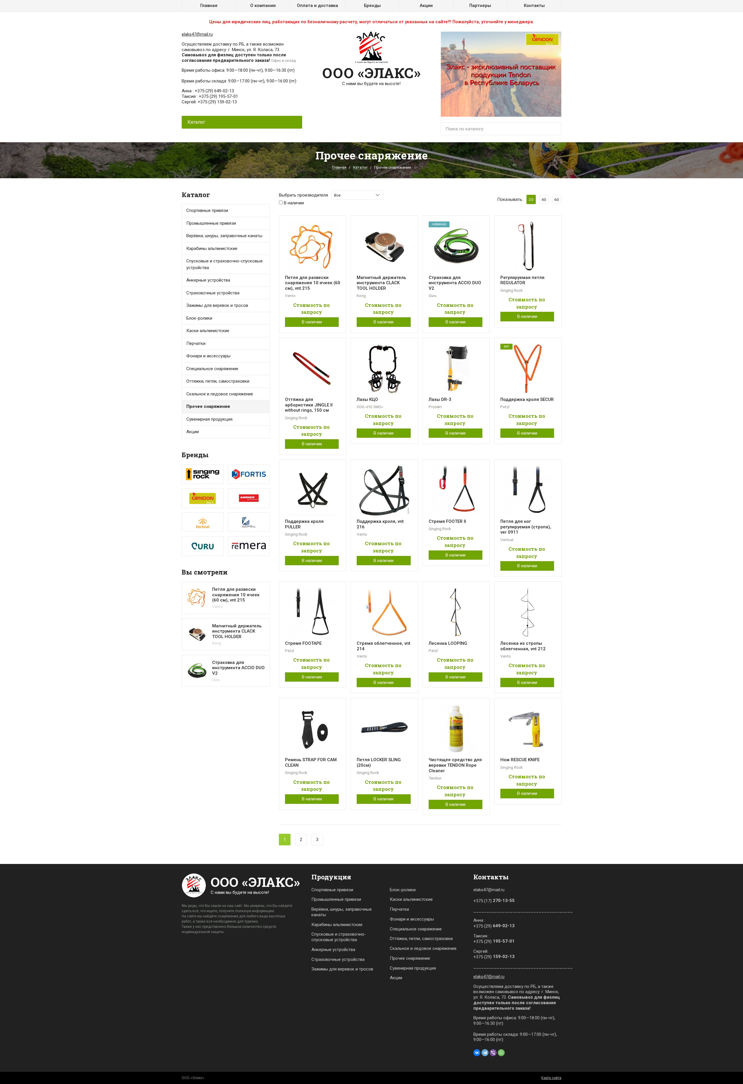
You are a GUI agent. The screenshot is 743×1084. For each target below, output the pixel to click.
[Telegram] (484, 1052)
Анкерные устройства (208, 280)
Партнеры (480, 5)
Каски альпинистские (411, 899)
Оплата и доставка (317, 5)
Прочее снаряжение (208, 406)
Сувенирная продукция (209, 419)
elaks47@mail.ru (197, 34)
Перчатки (195, 343)
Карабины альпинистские (337, 924)
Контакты (534, 5)
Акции (426, 5)
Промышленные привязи (336, 899)
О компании (263, 5)
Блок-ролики (403, 889)
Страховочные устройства (212, 293)
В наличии (312, 322)
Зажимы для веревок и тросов (217, 305)
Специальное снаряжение (416, 929)
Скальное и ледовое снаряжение (219, 394)
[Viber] (493, 1052)
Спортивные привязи (207, 210)
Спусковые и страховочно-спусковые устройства (224, 264)
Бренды (372, 5)
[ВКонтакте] (476, 1052)
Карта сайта (551, 1078)
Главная (208, 5)
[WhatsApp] (501, 1052)
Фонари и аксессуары (208, 356)
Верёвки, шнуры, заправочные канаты (341, 912)
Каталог (360, 167)
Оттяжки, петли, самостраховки (421, 938)
